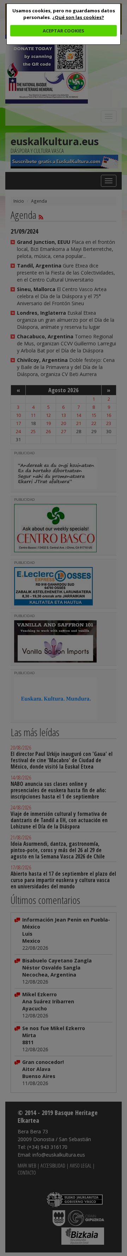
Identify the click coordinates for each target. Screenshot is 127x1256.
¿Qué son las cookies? (78, 17)
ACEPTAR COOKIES (63, 30)
